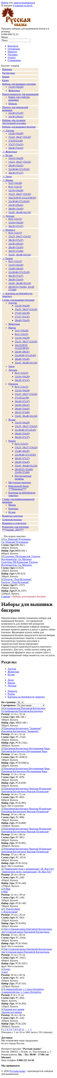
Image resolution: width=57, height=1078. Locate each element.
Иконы (12, 327)
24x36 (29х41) (22, 351)
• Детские (8, 216)
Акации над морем (11, 1012)
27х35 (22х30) (22, 313)
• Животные (9, 151)
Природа (13, 384)
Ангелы (12, 302)
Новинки (7, 69)
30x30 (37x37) (15, 173)
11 (23, 1029)
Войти (4, 2)
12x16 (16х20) (15, 158)
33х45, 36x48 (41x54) (26, 416)
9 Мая (4, 891)
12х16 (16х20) (15, 133)
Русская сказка (17, 1071)
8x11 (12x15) (15, 219)
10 (19, 1029)
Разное (12, 441)
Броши (5, 76)
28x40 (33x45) (15, 165)
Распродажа (8, 73)
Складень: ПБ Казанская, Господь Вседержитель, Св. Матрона (19, 563)
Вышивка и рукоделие (14, 523)
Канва (5, 80)
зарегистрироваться (24, 2)
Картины (13, 508)
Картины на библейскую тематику (26, 696)
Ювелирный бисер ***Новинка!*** (18, 487)
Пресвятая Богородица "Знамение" (20, 731)
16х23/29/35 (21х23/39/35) (22, 197)
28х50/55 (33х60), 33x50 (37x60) (24, 471)
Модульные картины (19, 482)
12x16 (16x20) (15, 87)
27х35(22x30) (22, 397)
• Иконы (7, 180)
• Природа (8, 230)
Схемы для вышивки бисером (18, 300)
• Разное (7, 258)
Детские (12, 370)
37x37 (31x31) (15, 144)
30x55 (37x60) (15, 251)
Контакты (13, 46)
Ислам (11, 419)
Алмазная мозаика (12, 519)
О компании (14, 60)
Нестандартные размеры (23, 477)
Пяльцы (12, 103)
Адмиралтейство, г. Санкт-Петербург (21, 992)
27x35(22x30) (15, 140)
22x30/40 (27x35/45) (19, 201)
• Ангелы (8, 130)
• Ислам (7, 155)
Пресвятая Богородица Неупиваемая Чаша (24, 751)
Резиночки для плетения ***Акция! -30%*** (15, 528)
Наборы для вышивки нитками (19, 84)
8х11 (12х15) (15, 261)
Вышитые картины (12, 516)
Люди (11, 366)
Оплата (12, 57)
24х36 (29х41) (15, 116)
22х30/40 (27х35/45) (19, 169)
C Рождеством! (9, 911)
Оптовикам (14, 48)
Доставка (13, 54)
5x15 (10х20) (15, 183)
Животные (14, 90)
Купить (14, 547)
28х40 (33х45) (15, 148)
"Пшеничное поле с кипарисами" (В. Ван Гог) (26, 871)
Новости (12, 51)
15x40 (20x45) (15, 268)
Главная (5, 596)
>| (31, 1029)
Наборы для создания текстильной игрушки (14, 122)
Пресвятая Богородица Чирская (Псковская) (25, 791)
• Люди (7, 176)
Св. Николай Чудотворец (14, 542)
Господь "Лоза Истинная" (15, 582)
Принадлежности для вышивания (20, 94)
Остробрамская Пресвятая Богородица (22, 711)
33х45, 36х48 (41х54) (19, 212)
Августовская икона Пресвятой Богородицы (25, 932)
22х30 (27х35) (15, 113)
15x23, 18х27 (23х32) (19, 137)
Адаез (4, 972)
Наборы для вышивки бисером (18, 126)
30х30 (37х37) (15, 240)
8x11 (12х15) (15, 186)
